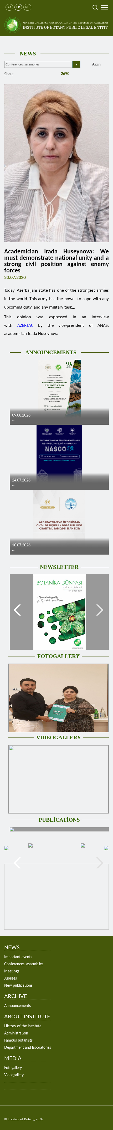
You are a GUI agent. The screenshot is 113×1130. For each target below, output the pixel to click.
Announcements (17, 1006)
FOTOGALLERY (58, 656)
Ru (27, 7)
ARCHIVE (15, 996)
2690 (64, 74)
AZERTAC (25, 325)
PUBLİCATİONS (59, 820)
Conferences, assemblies (23, 964)
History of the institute (22, 1026)
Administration (16, 1033)
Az (9, 7)
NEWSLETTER (59, 567)
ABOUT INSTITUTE (27, 1016)
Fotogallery (13, 1068)
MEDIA (13, 1058)
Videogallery (14, 1075)
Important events (18, 957)
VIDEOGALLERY (58, 737)
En (18, 7)
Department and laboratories (27, 1047)
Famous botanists (18, 1040)
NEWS (28, 53)
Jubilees (10, 978)
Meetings (11, 971)
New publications (18, 985)
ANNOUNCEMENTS (50, 352)
